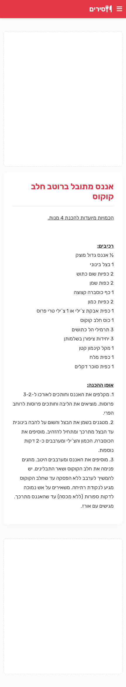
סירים (97, 9)
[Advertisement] (63, 99)
